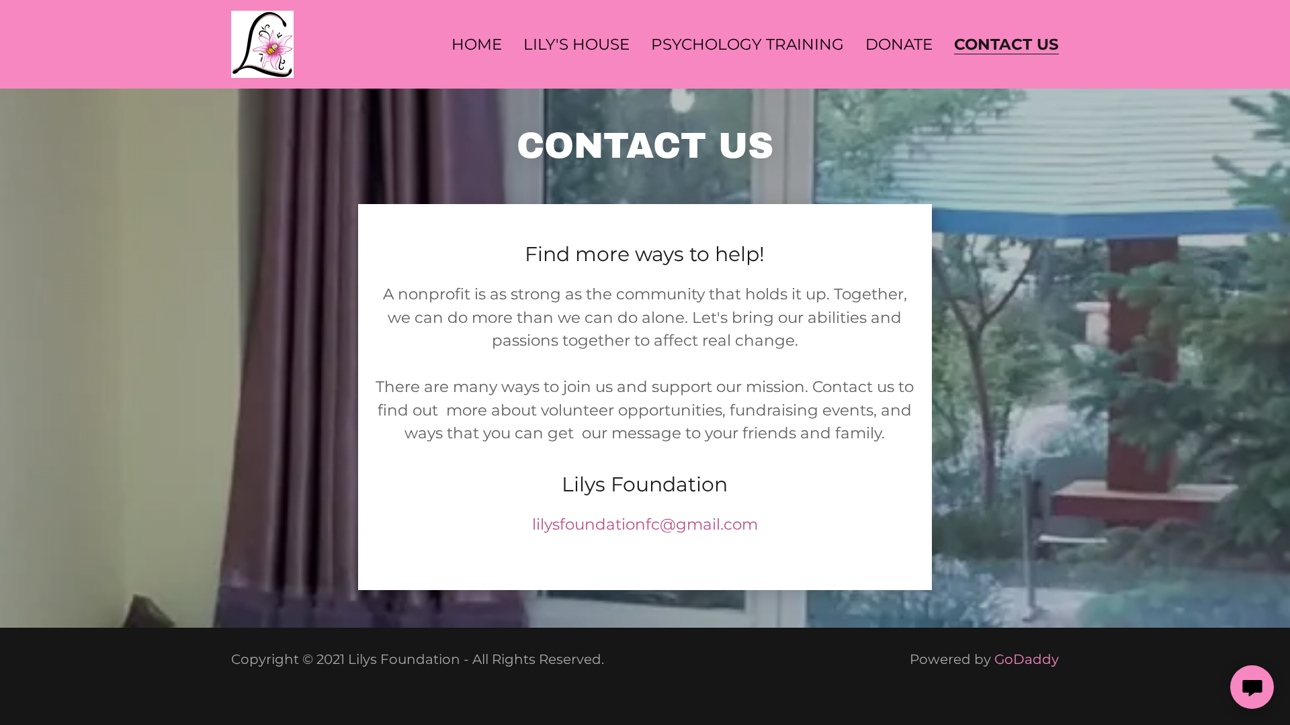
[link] (262, 43)
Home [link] (477, 44)
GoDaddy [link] (1026, 659)
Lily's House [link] (576, 44)
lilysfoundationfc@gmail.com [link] (645, 524)
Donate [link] (899, 44)
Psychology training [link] (747, 44)
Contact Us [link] (1006, 45)
